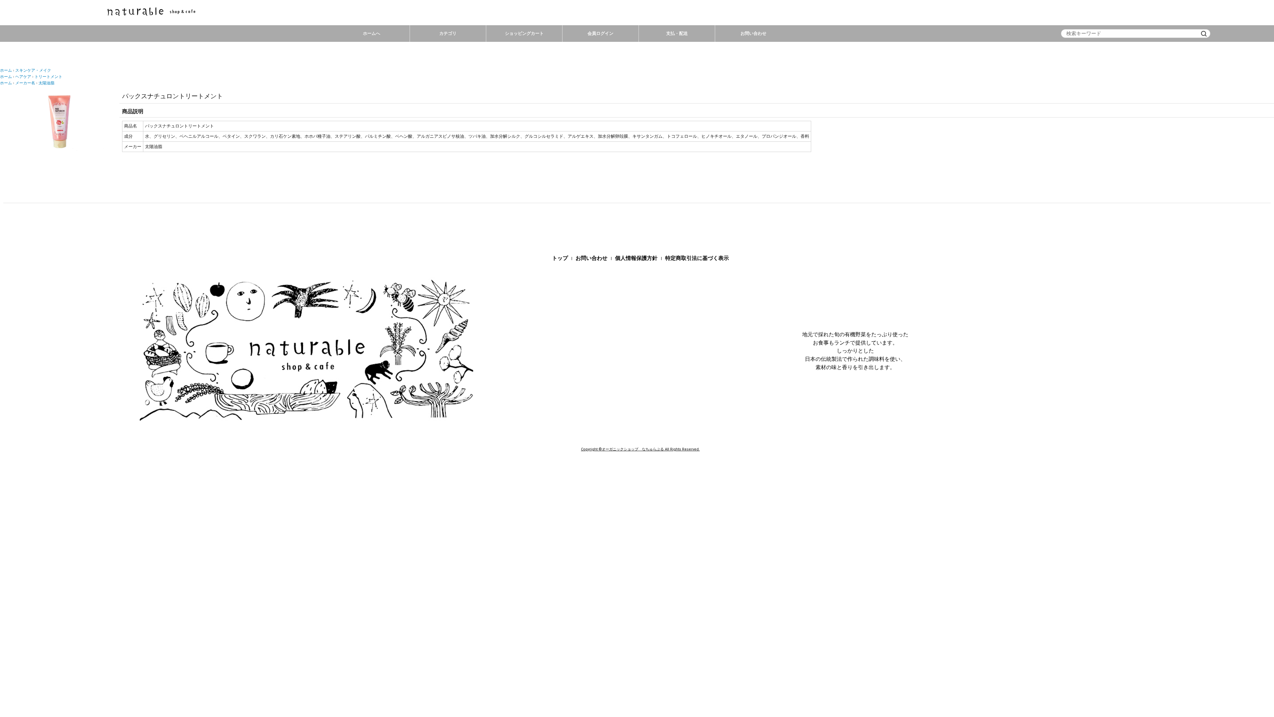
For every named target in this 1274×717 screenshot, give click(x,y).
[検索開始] (1203, 33)
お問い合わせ (753, 33)
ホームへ (371, 33)
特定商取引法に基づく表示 (697, 258)
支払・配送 (677, 33)
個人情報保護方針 (636, 258)
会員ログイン (600, 33)
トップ (560, 258)
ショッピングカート (524, 33)
